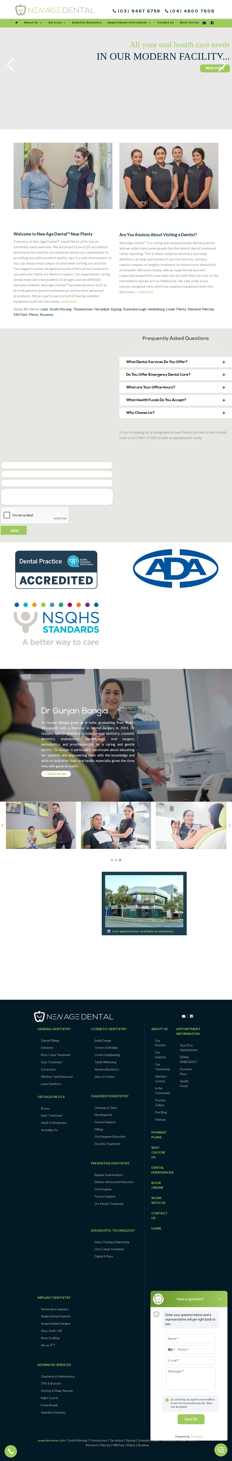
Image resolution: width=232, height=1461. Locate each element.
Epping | (132, 1440)
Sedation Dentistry (87, 23)
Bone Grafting (50, 1338)
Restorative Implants (55, 1309)
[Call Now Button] (11, 1451)
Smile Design (102, 1040)
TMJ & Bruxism (51, 1383)
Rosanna (46, 314)
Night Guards (49, 1398)
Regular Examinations (108, 1175)
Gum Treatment (51, 1062)
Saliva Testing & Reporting (111, 1242)
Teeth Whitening (105, 1062)
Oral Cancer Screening (109, 1249)
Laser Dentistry (51, 1084)
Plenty (34, 314)
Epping (116, 309)
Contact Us (165, 23)
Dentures (47, 1047)
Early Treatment (51, 1115)
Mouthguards (103, 1115)
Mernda (208, 309)
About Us (31, 23)
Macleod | (93, 1445)
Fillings (98, 1129)
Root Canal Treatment (55, 1055)
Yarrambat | (118, 1440)
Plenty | (132, 1445)
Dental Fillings (50, 1040)
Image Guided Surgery (55, 1323)
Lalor (44, 309)
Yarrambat (102, 309)
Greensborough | (149, 1440)
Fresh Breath (49, 1405)
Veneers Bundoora (106, 1069)
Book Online (189, 23)
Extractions (48, 1069)
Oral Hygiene (103, 1189)
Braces (45, 1108)
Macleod (194, 309)
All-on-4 (48, 1345)
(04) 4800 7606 (191, 12)
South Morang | (78, 1440)
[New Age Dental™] (55, 10)
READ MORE (16, 78)
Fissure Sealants (105, 1122)
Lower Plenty (176, 309)
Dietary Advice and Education (114, 1182)
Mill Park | (120, 1445)
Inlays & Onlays (104, 1076)
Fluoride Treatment (107, 1144)
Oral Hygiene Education (110, 1136)
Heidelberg (156, 309)
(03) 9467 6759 (140, 12)
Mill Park (20, 314)
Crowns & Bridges (106, 1047)
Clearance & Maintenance (58, 1376)
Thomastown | (99, 1440)
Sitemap (160, 1119)
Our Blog (161, 1112)
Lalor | (63, 1440)
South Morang (61, 309)
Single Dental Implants (55, 1316)
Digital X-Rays (103, 1256)
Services (55, 23)
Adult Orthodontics (54, 1123)
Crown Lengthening (107, 1055)
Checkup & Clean (105, 1108)
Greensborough (135, 309)
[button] (175, 362)
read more (69, 301)
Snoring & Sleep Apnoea (57, 1390)
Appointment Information (127, 23)
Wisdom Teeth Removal (57, 1076)
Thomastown (83, 309)
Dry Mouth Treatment (109, 1204)
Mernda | (106, 1445)
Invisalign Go (49, 1130)
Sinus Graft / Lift (51, 1331)
